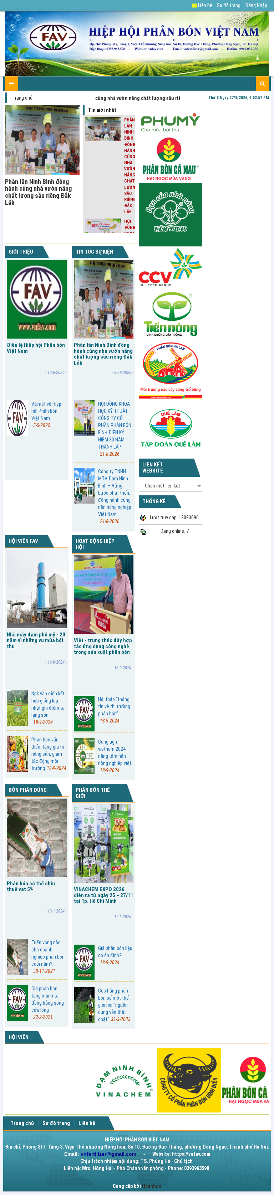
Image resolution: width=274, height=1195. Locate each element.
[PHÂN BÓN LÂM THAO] (170, 214)
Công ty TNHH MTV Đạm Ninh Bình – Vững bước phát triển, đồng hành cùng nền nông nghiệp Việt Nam (114, 496)
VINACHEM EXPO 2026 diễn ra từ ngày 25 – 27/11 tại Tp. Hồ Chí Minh (103, 895)
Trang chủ (22, 98)
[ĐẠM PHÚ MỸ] (170, 121)
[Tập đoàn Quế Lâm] (170, 427)
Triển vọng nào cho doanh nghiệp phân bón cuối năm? (48, 957)
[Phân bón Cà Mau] (170, 159)
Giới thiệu (21, 252)
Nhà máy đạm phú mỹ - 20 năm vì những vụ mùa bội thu (36, 640)
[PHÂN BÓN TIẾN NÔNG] (170, 313)
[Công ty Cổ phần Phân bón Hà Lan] (170, 370)
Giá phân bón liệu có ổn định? (115, 955)
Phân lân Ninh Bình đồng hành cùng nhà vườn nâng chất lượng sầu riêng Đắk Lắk (38, 192)
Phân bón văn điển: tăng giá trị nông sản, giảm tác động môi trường (48, 754)
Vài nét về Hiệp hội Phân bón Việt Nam (46, 414)
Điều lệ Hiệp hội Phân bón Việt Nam (36, 348)
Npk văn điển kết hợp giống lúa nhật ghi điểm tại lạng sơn (48, 708)
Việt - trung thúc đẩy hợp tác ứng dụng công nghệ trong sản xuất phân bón (103, 646)
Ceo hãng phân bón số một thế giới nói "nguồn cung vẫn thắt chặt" (114, 1005)
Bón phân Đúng (28, 790)
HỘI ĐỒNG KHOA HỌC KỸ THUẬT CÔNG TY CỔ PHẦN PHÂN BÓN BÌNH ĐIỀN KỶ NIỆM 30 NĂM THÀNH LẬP (114, 429)
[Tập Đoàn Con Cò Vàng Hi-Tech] (170, 267)
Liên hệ (204, 5)
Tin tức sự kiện (94, 252)
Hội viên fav (23, 541)
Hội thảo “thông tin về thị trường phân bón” (114, 710)
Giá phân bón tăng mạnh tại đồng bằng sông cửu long (47, 1003)
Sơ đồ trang (228, 5)
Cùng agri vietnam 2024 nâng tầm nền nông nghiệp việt (114, 756)
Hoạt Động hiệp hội (95, 544)
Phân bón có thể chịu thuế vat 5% (31, 886)
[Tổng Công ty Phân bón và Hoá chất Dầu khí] (219, 1079)
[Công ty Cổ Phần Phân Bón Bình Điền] (153, 1079)
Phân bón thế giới (93, 793)
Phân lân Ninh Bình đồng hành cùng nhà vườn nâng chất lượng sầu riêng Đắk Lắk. (105, 98)
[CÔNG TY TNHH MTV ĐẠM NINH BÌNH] (88, 1079)
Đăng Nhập (256, 5)
